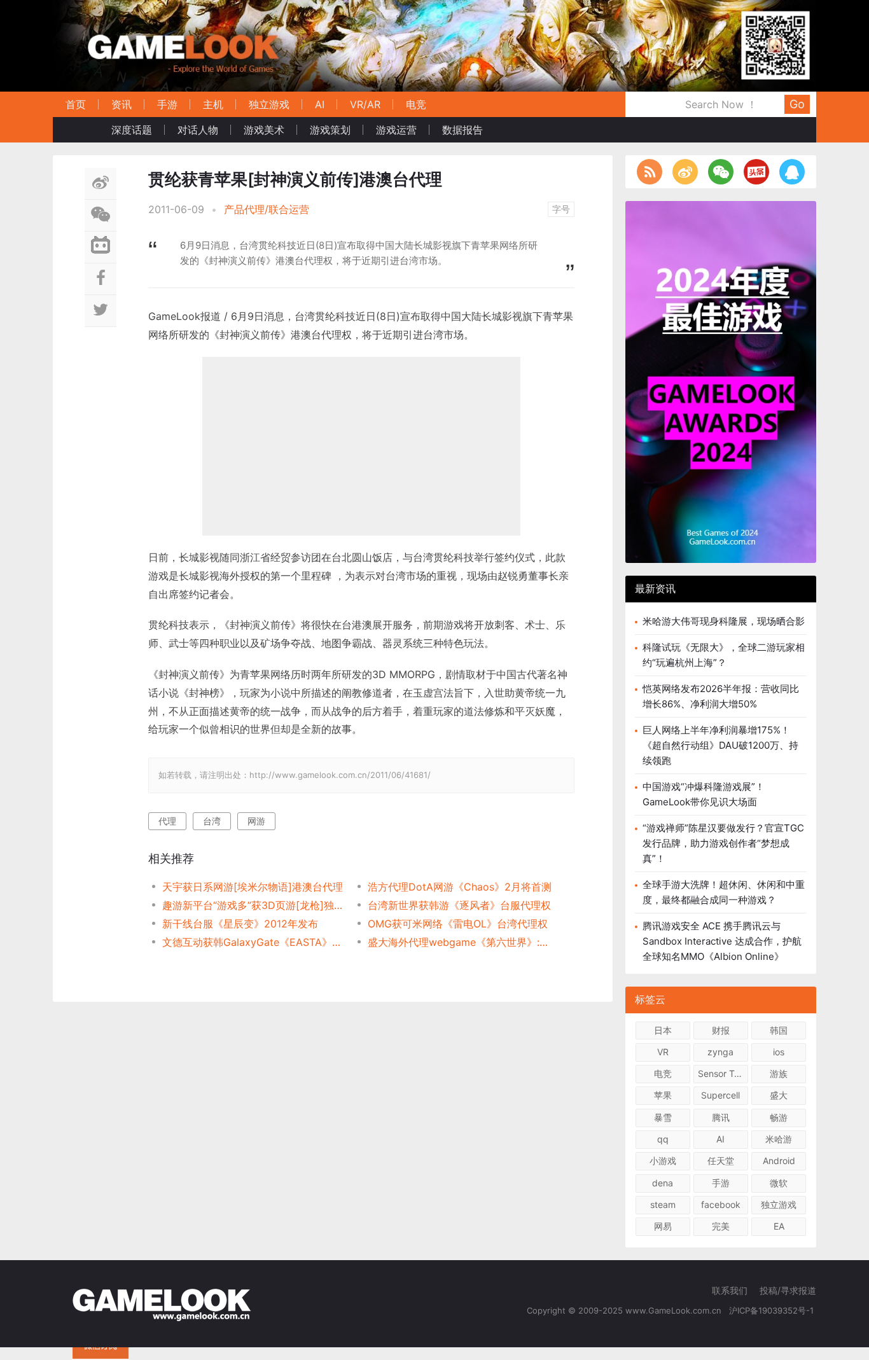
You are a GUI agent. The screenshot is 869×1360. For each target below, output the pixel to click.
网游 (256, 820)
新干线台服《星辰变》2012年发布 (240, 923)
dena (662, 1182)
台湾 (212, 820)
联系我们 (729, 1290)
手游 (167, 104)
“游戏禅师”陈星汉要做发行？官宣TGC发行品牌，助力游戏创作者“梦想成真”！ (723, 843)
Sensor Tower (723, 1073)
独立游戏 (269, 104)
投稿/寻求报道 (788, 1290)
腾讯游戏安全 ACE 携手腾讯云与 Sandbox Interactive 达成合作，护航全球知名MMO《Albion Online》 (722, 941)
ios (778, 1051)
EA (779, 1226)
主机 (213, 104)
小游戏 (663, 1160)
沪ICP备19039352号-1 (772, 1310)
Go (797, 104)
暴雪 (663, 1117)
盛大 (779, 1095)
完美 (721, 1226)
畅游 (779, 1117)
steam (663, 1204)
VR (663, 1051)
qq (663, 1139)
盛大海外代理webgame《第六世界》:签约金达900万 (460, 942)
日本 (663, 1030)
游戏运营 (396, 129)
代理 (167, 820)
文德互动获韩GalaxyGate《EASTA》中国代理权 (254, 942)
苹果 (663, 1095)
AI (319, 104)
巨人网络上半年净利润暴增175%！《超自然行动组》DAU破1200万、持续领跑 (720, 745)
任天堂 (720, 1160)
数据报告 (462, 129)
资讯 (121, 104)
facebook (720, 1204)
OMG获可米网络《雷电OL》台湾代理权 (458, 923)
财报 (721, 1030)
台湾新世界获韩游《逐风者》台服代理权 (459, 905)
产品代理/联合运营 (266, 209)
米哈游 (778, 1139)
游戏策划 (330, 129)
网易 (663, 1226)
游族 (779, 1073)
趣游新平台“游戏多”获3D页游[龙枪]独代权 (254, 905)
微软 (779, 1182)
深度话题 (131, 129)
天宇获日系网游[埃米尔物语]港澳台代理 (252, 886)
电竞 (416, 104)
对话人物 (197, 129)
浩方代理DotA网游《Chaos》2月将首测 (460, 886)
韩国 (779, 1030)
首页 (76, 104)
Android (779, 1160)
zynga (720, 1051)
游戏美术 (264, 129)
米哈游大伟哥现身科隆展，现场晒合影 (724, 621)
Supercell (720, 1095)
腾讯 (721, 1117)
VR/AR (365, 104)
